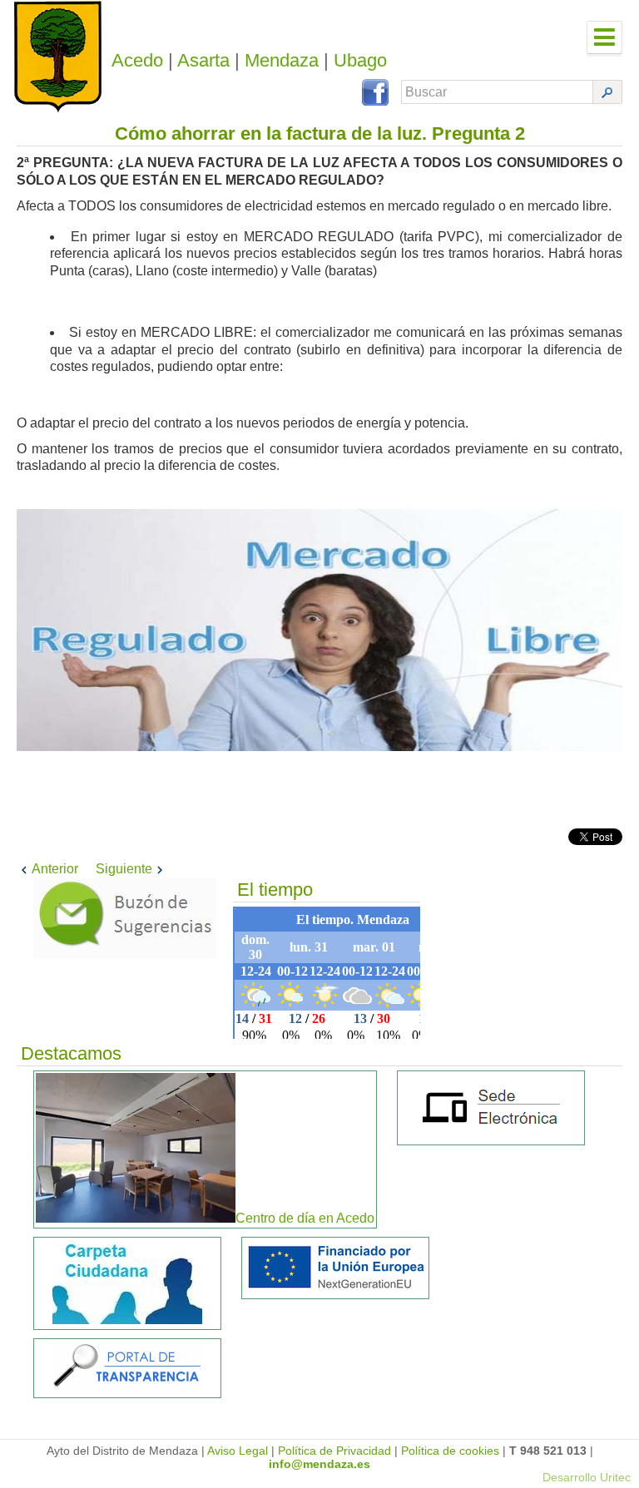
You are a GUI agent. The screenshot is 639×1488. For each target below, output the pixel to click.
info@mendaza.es (319, 1464)
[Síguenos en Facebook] (375, 101)
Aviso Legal (237, 1450)
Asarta (203, 60)
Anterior (55, 869)
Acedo (137, 60)
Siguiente (124, 869)
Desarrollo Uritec (586, 1477)
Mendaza (282, 60)
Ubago (360, 60)
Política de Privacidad (334, 1450)
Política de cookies (450, 1450)
